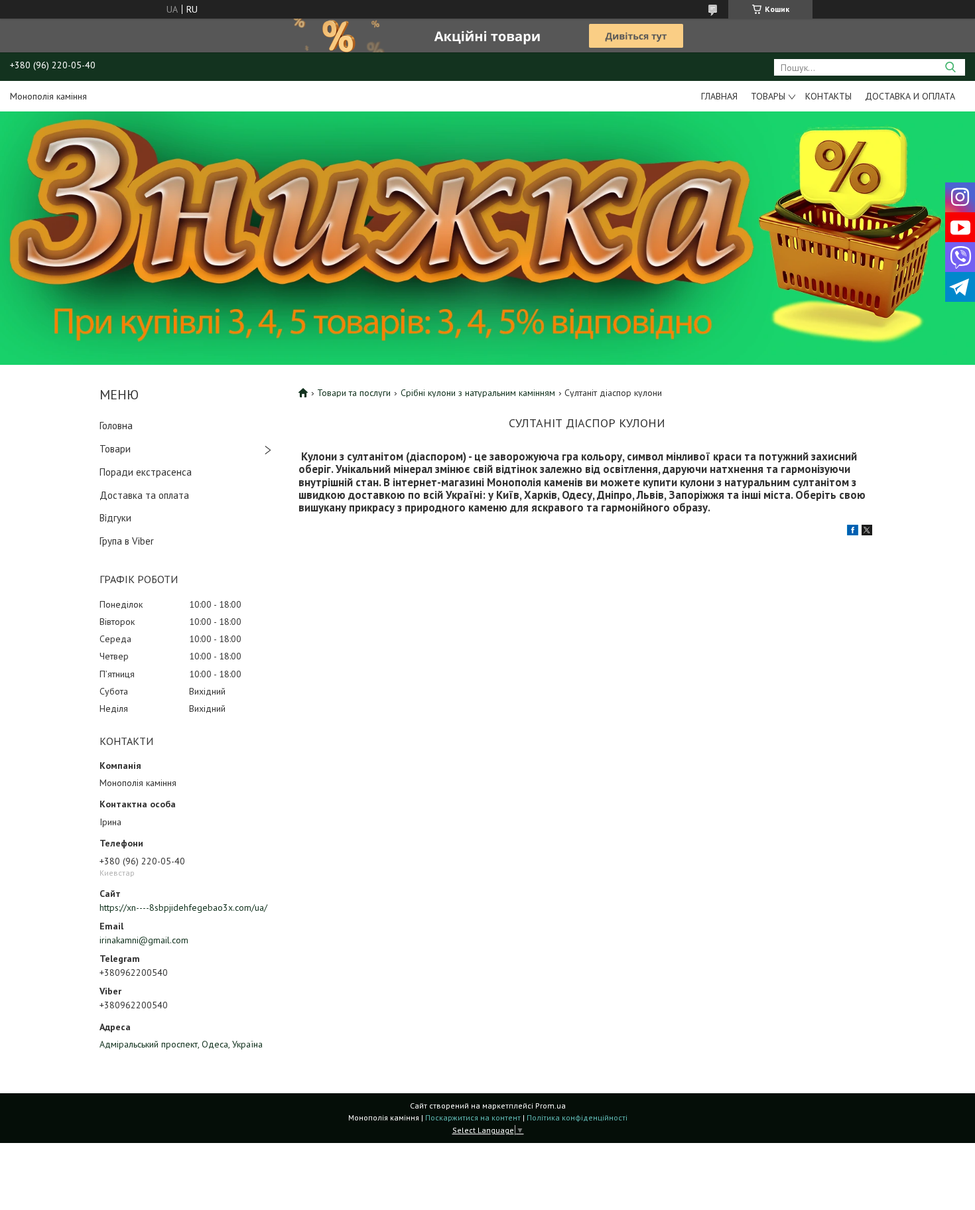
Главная (719, 96)
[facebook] (852, 532)
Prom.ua (550, 1105)
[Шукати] (950, 67)
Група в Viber (126, 541)
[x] (867, 532)
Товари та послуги (354, 392)
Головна (116, 425)
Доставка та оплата (144, 495)
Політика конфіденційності (577, 1117)
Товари (115, 448)
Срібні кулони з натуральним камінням (478, 392)
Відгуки (115, 517)
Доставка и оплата (910, 96)
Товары (768, 96)
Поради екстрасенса (145, 472)
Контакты (828, 96)
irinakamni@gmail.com (143, 940)
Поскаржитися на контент (473, 1117)
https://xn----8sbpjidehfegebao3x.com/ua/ (183, 907)
